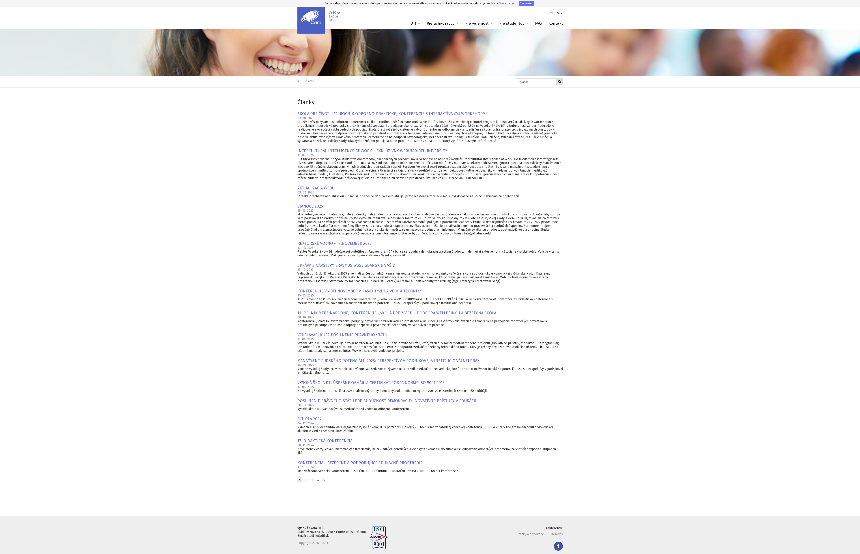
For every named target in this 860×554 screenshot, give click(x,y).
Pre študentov (511, 23)
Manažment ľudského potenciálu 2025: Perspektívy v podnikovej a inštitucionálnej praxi (389, 360)
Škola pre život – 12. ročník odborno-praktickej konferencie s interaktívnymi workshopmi (392, 113)
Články (310, 81)
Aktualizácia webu (316, 188)
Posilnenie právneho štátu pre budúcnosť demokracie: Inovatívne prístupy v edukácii (386, 400)
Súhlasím (526, 3)
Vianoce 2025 (310, 206)
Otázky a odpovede (530, 534)
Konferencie (554, 528)
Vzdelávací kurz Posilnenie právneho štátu (342, 335)
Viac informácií (508, 3)
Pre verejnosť (476, 23)
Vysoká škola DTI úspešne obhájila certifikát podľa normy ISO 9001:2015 (371, 382)
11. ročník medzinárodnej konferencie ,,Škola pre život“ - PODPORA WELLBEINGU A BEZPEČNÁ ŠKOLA (396, 313)
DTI (413, 23)
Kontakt (555, 23)
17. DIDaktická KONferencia (325, 440)
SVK (559, 13)
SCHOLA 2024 (309, 419)
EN (551, 13)
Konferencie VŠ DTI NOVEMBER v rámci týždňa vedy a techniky (359, 291)
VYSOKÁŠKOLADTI (334, 16)
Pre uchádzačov (440, 23)
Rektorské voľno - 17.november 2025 (334, 243)
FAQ (538, 23)
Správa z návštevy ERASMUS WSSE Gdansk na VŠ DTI (348, 265)
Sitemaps (556, 534)
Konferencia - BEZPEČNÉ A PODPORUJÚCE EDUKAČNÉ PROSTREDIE (360, 462)
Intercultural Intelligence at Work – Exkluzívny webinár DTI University (372, 150)
